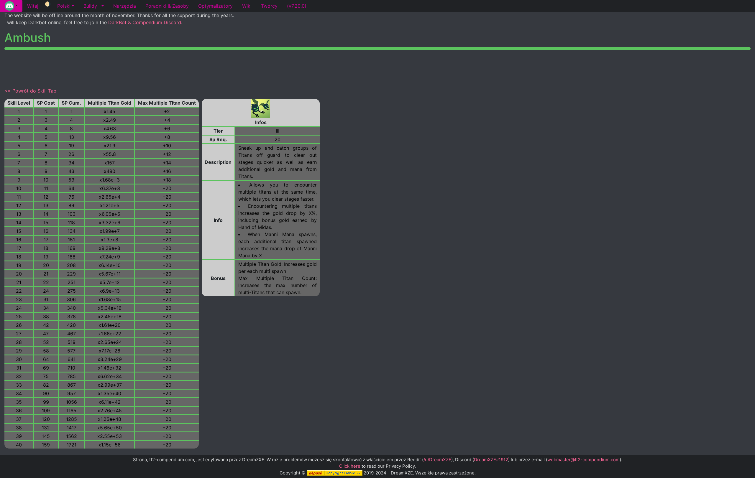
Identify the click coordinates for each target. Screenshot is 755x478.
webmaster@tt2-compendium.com (583, 459)
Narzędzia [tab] (124, 6)
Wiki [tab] (247, 6)
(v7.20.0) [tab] (296, 6)
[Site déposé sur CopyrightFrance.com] (334, 473)
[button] (11, 6)
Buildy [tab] (90, 6)
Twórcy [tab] (269, 6)
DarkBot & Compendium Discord (144, 22)
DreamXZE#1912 (491, 459)
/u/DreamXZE (437, 459)
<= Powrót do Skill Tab (30, 91)
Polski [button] (63, 6)
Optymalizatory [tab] (215, 6)
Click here (349, 466)
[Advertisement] (377, 68)
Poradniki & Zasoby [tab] (167, 6)
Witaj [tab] (32, 6)
